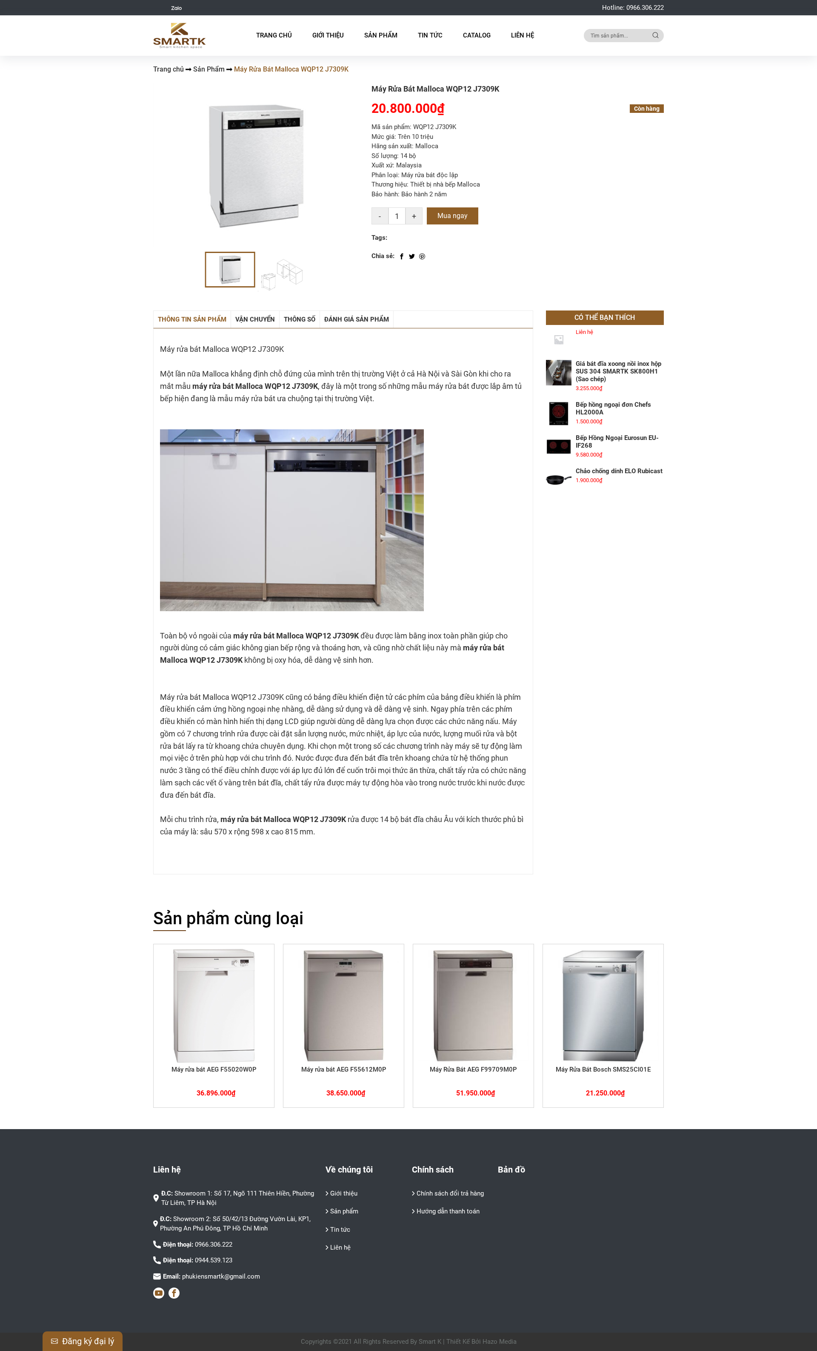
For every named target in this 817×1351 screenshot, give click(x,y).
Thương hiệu (389, 184)
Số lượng (384, 156)
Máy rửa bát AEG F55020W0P (214, 1069)
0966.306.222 (645, 7)
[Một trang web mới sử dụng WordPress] (179, 36)
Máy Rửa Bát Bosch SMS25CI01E (603, 1069)
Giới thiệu (328, 35)
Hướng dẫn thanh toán (448, 1211)
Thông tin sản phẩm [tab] (192, 319)
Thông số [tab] (299, 319)
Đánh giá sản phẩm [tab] (356, 319)
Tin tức (430, 35)
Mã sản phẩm (390, 127)
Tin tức (340, 1229)
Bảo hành (384, 194)
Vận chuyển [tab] (255, 319)
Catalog (477, 35)
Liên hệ (522, 35)
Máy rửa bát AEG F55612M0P (343, 1069)
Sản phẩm (380, 35)
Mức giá (382, 137)
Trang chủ (274, 35)
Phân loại (384, 175)
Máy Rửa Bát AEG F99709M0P (473, 1069)
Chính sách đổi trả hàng (450, 1193)
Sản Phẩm (209, 69)
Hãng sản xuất (391, 146)
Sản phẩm (344, 1211)
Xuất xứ (382, 165)
